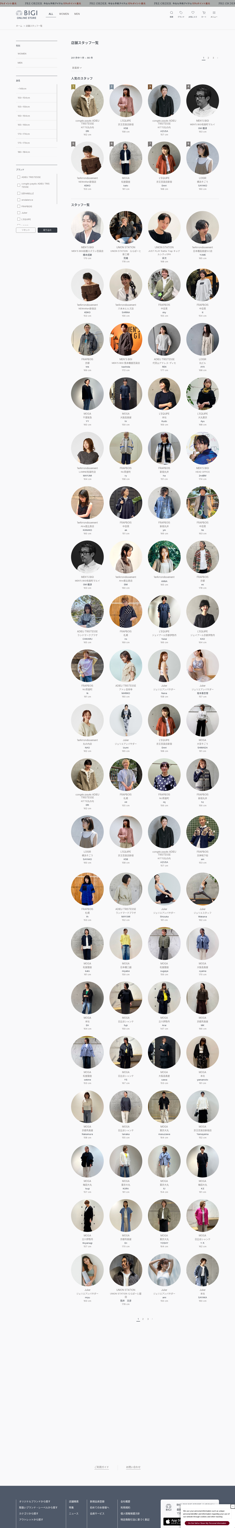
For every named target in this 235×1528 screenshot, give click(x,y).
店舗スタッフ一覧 (34, 26)
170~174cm (24, 133)
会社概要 (125, 1501)
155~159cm (24, 106)
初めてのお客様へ (99, 1507)
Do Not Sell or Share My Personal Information (207, 1523)
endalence (27, 199)
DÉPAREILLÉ (28, 193)
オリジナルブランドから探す (34, 1501)
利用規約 (125, 1507)
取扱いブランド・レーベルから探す (38, 1507)
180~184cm (24, 152)
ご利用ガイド (101, 1466)
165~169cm (24, 124)
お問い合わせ (133, 1466)
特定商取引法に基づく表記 (135, 1519)
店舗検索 (74, 1501)
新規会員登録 (97, 1501)
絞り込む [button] (47, 230)
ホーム (19, 26)
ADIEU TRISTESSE (31, 177)
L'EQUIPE (26, 219)
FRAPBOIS (27, 206)
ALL (51, 13)
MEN (77, 13)
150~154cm (24, 97)
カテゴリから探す (28, 1513)
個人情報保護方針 (130, 1513)
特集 (71, 1507)
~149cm (22, 88)
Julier (24, 212)
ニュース (73, 1513)
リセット (26, 230)
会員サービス (97, 1513)
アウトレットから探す (31, 1519)
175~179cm (24, 142)
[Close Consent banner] (233, 1506)
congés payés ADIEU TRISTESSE (36, 185)
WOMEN (64, 13)
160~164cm (24, 115)
